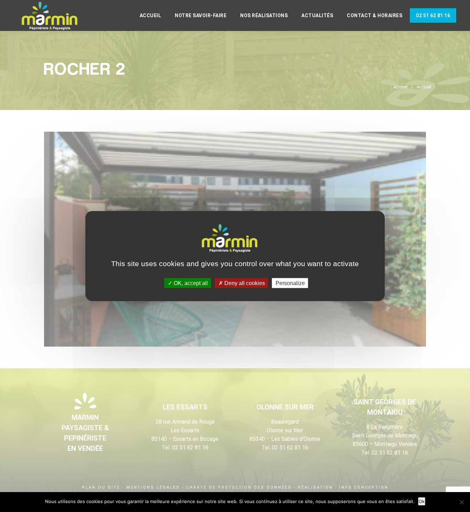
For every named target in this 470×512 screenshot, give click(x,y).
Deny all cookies (244, 283)
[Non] (461, 502)
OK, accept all (190, 283)
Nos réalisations (264, 15)
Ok (422, 501)
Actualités (317, 15)
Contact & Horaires (374, 15)
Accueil (150, 15)
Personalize (290, 283)
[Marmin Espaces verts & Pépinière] (55, 16)
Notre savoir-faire (200, 15)
